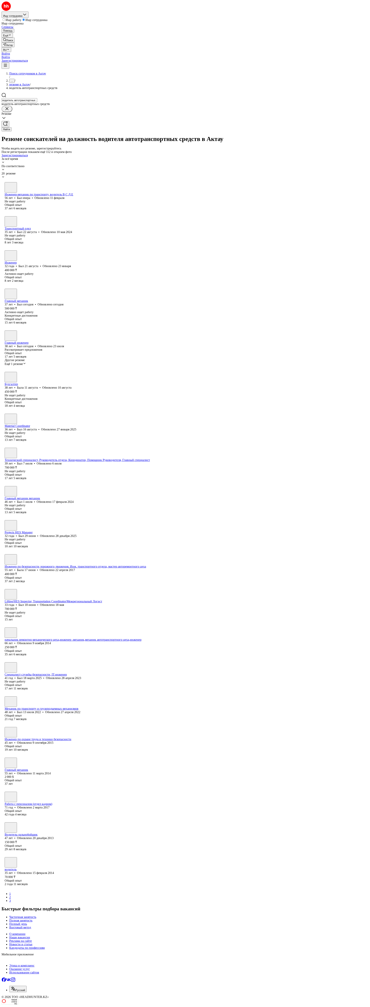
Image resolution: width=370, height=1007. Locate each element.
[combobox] (19, 100)
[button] (6, 53)
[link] (8, 40)
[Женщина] (11, 377)
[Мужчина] (11, 187)
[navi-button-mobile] (5, 65)
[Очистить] (7, 109)
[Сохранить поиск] (5, 124)
